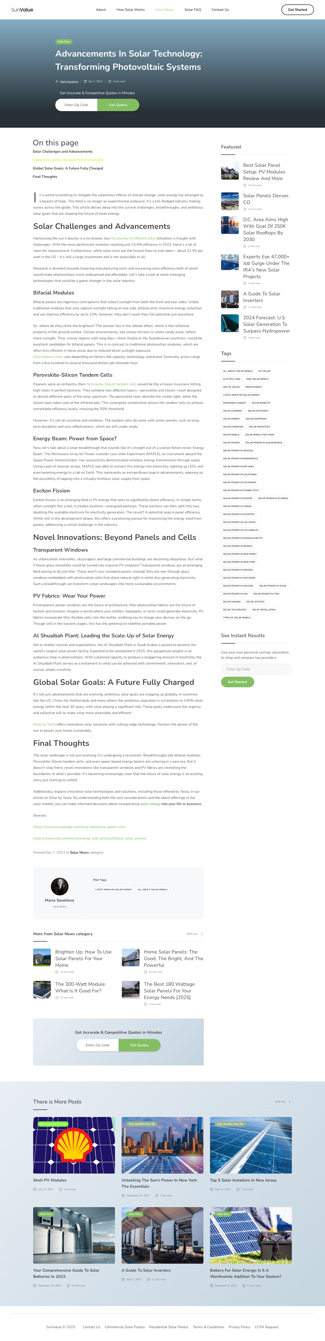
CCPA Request (267, 1327)
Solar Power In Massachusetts (242, 538)
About (101, 9)
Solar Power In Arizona (238, 450)
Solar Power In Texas (272, 585)
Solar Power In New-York (239, 562)
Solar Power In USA (235, 593)
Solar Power (231, 442)
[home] (22, 9)
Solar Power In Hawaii (237, 506)
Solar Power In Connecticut (241, 490)
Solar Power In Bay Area (238, 466)
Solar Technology (235, 609)
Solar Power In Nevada (237, 546)
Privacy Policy (239, 1327)
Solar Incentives (259, 426)
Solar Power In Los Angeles (240, 530)
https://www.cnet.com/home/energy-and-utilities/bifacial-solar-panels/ (89, 838)
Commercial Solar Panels (125, 1327)
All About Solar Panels (152, 889)
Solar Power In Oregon (238, 570)
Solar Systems (255, 601)
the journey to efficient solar (133, 238)
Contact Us (220, 9)
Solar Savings (232, 601)
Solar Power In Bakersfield (240, 458)
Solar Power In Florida (273, 498)
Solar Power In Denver (237, 498)
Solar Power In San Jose (238, 585)
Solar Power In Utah (266, 593)
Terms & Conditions (208, 1327)
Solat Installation (263, 609)
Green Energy (253, 387)
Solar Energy (231, 418)
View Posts (60, 906)
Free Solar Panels (257, 379)
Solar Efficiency (258, 410)
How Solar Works (131, 9)
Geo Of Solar (231, 387)
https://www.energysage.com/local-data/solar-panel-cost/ (79, 826)
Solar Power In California (240, 474)
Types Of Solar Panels (236, 617)
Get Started (297, 9)
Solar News (64, 41)
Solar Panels (231, 434)
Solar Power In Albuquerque (263, 442)
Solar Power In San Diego (239, 577)
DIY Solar (264, 371)
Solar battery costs (48, 356)
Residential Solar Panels (168, 1327)
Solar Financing (233, 426)
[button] (165, 9)
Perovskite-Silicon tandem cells (111, 384)
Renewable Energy (234, 403)
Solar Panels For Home (259, 434)
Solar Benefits (261, 403)
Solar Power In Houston (238, 514)
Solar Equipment (256, 418)
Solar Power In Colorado (239, 482)
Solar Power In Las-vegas (239, 522)
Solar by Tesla (44, 724)
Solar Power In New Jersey (240, 554)
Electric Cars (231, 379)
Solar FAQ (193, 9)
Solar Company (232, 410)
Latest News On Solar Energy (113, 889)
